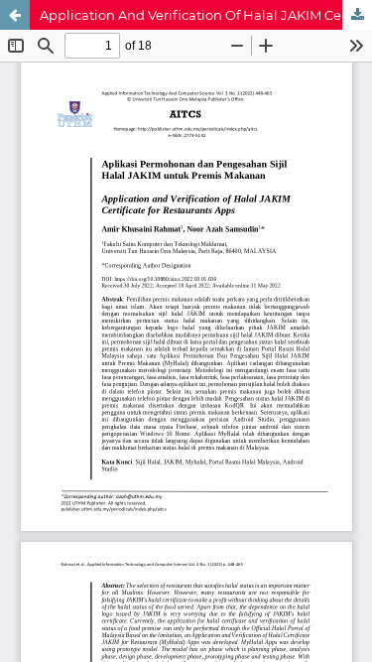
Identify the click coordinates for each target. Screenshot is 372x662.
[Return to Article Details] (15, 15)
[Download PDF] (357, 15)
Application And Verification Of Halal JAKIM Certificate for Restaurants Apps (206, 15)
